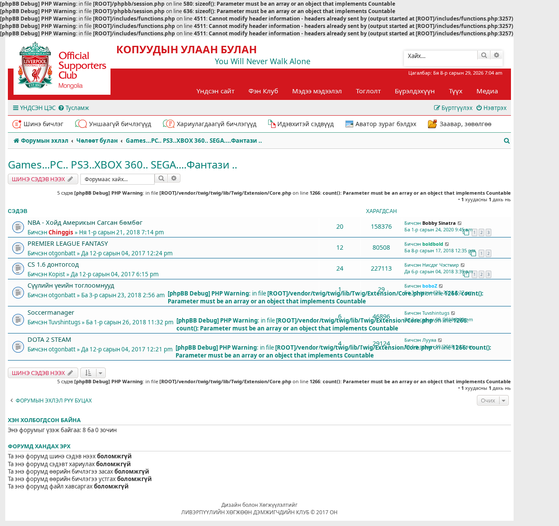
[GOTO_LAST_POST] (460, 223)
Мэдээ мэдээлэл (317, 90)
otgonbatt (62, 253)
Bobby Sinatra (439, 223)
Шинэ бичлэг (43, 124)
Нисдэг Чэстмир (440, 264)
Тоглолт (368, 90)
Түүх (455, 90)
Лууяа (429, 340)
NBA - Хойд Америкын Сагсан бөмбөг (85, 222)
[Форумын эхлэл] (69, 68)
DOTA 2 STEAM (49, 339)
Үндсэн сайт (216, 90)
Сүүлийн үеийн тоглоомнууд (71, 285)
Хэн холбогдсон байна (44, 420)
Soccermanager (51, 312)
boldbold (432, 244)
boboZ (429, 285)
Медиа (487, 90)
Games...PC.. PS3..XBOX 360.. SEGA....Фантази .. (122, 164)
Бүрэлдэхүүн (415, 90)
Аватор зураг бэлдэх (385, 124)
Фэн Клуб (263, 90)
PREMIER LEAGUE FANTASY (68, 243)
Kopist (56, 274)
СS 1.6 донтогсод (53, 264)
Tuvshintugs (64, 322)
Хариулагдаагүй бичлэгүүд (216, 124)
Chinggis (60, 232)
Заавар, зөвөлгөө (465, 124)
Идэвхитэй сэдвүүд (305, 124)
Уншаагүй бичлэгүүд (120, 124)
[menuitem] (73, 108)
